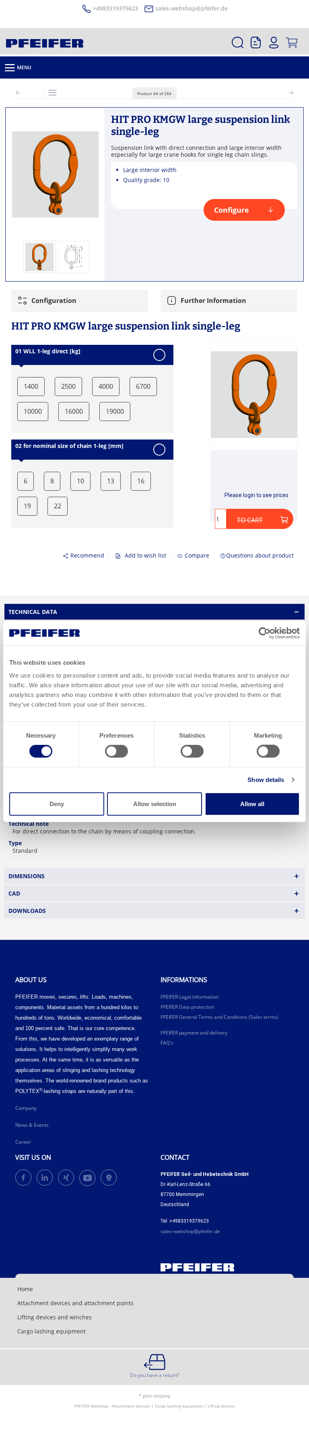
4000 (106, 386)
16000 (74, 411)
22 (57, 506)
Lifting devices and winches (54, 1317)
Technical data (32, 612)
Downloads (27, 910)
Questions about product (260, 555)
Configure (231, 210)
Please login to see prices (256, 495)
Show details (265, 779)
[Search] (238, 42)
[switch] (116, 751)
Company (26, 1108)
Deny (56, 803)
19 (27, 506)
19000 (115, 411)
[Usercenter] (274, 42)
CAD (14, 893)
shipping (161, 1396)
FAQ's (167, 1042)
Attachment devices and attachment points (75, 1303)
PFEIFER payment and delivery (194, 1032)
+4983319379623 (115, 8)
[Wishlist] (256, 42)
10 (80, 481)
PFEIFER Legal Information (189, 996)
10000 (33, 411)
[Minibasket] (292, 42)
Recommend (86, 555)
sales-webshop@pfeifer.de (191, 8)
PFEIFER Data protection (187, 1006)
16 (140, 481)
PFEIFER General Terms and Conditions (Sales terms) (219, 1017)
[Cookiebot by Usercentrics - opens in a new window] (264, 633)
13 (110, 481)
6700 (143, 386)
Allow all (252, 803)
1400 (31, 386)
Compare (196, 555)
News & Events (32, 1125)
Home (25, 1289)
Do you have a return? (154, 1375)
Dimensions (26, 876)
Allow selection (154, 803)
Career (23, 1141)
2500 (68, 386)
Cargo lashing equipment (51, 1331)
